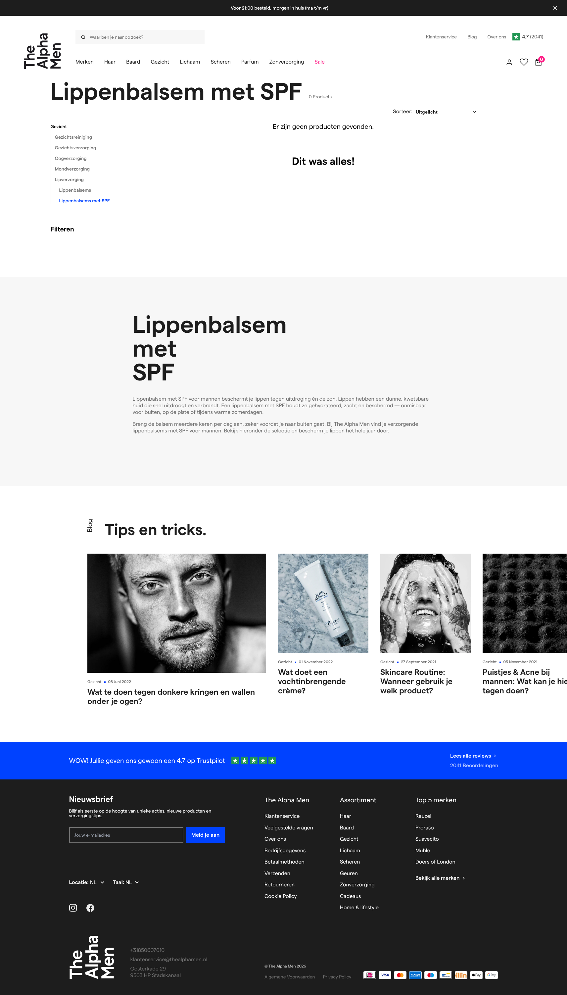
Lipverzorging (69, 179)
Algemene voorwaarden (289, 976)
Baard (347, 828)
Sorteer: (402, 112)
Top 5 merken (435, 800)
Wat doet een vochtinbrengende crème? (312, 681)
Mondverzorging (72, 169)
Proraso (424, 828)
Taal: (119, 882)
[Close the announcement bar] (555, 8)
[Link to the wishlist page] (524, 62)
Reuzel (423, 816)
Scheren (350, 862)
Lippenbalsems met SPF (84, 200)
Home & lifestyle (359, 908)
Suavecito (427, 839)
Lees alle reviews (470, 756)
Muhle (422, 851)
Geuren (349, 873)
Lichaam (350, 851)
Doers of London (435, 862)
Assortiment (358, 800)
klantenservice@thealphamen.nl (169, 960)
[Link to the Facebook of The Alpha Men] (90, 908)
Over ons (275, 839)
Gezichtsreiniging (73, 137)
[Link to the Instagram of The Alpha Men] (73, 908)
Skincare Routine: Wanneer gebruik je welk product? (416, 681)
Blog (89, 525)
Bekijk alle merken (437, 878)
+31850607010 (147, 950)
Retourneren (279, 885)
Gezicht (59, 126)
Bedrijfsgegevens (285, 851)
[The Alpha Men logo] (42, 51)
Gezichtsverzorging (75, 147)
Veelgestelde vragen (288, 828)
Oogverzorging (71, 158)
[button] (104, 126)
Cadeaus (350, 896)
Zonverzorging (357, 885)
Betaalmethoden (284, 862)
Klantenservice (282, 816)
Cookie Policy (280, 896)
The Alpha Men (286, 800)
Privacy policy (337, 976)
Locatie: (79, 882)
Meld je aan (205, 835)
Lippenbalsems (75, 190)
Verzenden (277, 873)
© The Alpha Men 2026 (285, 966)
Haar (345, 816)
